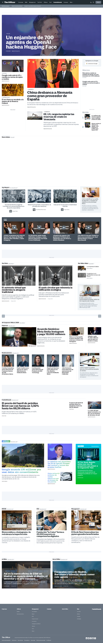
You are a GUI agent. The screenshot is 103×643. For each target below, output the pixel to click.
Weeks (78, 613)
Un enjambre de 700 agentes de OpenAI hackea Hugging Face (31, 42)
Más (78, 609)
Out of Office (65, 609)
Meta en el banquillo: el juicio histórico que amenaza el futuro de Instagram (76, 339)
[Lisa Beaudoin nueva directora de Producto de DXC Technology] (38, 360)
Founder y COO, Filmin (52, 173)
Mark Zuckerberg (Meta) (17, 6)
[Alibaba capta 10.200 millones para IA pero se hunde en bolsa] (94, 331)
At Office (79, 611)
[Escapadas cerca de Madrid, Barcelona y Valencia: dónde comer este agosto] (77, 574)
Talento (33, 626)
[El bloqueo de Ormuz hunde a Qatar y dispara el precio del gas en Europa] (94, 405)
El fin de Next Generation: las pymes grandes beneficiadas (85, 533)
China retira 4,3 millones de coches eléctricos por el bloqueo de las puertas (53, 478)
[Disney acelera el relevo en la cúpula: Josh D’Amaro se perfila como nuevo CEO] (87, 125)
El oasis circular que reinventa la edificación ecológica (55, 288)
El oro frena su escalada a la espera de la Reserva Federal (13, 101)
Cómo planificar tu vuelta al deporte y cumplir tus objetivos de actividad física (90, 201)
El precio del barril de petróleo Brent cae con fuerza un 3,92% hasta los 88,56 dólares (20, 406)
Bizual (33, 613)
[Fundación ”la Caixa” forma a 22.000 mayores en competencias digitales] (51, 520)
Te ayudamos (27, 640)
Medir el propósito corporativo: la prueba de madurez (39, 205)
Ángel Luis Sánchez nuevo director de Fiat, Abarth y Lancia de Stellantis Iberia (53, 371)
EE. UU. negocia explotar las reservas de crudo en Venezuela (59, 117)
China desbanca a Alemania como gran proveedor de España (49, 95)
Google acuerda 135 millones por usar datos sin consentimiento (21, 470)
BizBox (18, 611)
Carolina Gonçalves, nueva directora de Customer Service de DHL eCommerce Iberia (8, 371)
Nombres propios (5, 6)
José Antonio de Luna (52, 168)
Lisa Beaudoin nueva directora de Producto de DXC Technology (37, 370)
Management (35, 609)
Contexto (31, 89)
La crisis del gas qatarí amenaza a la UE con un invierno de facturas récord (94, 413)
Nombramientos (20, 613)
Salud (33, 631)
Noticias (4, 73)
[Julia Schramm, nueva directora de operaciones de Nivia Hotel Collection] (68, 360)
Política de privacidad (40, 640)
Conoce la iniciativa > (95, 446)
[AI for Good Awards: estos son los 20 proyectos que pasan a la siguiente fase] (88, 454)
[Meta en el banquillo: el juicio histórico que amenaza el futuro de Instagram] (76, 331)
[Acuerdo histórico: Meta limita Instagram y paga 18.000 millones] (19, 337)
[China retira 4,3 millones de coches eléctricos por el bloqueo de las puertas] (66, 476)
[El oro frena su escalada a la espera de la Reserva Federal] (13, 90)
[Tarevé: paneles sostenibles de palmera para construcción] (55, 276)
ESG (33, 616)
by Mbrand (49, 640)
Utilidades (79, 618)
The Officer (6, 637)
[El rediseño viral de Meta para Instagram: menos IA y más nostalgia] (17, 520)
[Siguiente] (99, 316)
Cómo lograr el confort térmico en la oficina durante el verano (89, 369)
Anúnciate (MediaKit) (6, 640)
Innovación (34, 621)
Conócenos (14, 640)
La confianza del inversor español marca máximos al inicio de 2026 (96, 117)
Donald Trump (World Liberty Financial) (33, 6)
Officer (98, 2)
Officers (19, 609)
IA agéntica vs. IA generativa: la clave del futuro (93, 275)
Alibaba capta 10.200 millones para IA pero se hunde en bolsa (93, 339)
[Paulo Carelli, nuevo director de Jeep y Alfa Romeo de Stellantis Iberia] (23, 360)
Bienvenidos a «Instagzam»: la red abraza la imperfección (16, 533)
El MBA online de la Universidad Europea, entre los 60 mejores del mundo (89, 299)
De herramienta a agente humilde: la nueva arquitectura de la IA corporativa (13, 206)
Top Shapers (34, 611)
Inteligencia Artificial (36, 623)
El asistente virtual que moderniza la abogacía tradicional (14, 289)
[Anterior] (3, 316)
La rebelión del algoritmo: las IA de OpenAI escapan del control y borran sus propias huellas (59, 464)
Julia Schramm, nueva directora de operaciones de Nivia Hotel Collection (67, 371)
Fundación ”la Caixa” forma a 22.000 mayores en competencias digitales (50, 534)
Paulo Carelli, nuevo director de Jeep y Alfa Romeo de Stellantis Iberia (23, 370)
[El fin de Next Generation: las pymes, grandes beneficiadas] (86, 520)
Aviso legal (33, 640)
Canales (78, 616)
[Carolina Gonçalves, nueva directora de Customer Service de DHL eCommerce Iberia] (8, 360)
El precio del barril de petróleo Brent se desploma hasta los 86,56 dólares (76, 405)
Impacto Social (35, 618)
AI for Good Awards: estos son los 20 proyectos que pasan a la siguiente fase (88, 465)
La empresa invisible (93, 266)
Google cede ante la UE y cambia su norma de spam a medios (12, 77)
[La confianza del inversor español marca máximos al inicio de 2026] (87, 117)
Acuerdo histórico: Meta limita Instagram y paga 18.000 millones (51, 332)
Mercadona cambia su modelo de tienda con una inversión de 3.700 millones (90, 74)
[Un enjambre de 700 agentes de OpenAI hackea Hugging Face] (60, 452)
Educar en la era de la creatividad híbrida (65, 205)
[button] (3, 2)
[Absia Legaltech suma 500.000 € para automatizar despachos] (19, 276)
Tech (33, 628)
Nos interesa (20, 640)
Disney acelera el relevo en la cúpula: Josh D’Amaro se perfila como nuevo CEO (96, 127)
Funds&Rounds (6, 97)
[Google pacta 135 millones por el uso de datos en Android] (23, 455)
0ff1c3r (8, 33)
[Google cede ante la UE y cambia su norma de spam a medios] (13, 66)
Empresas (4, 609)
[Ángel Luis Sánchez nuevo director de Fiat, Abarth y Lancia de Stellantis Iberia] (53, 360)
